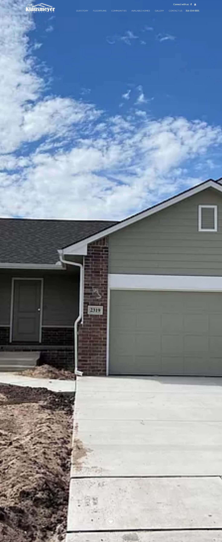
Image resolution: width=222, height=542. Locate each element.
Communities (119, 10)
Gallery (159, 10)
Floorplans (99, 10)
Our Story (82, 10)
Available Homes (140, 10)
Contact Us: (176, 10)
